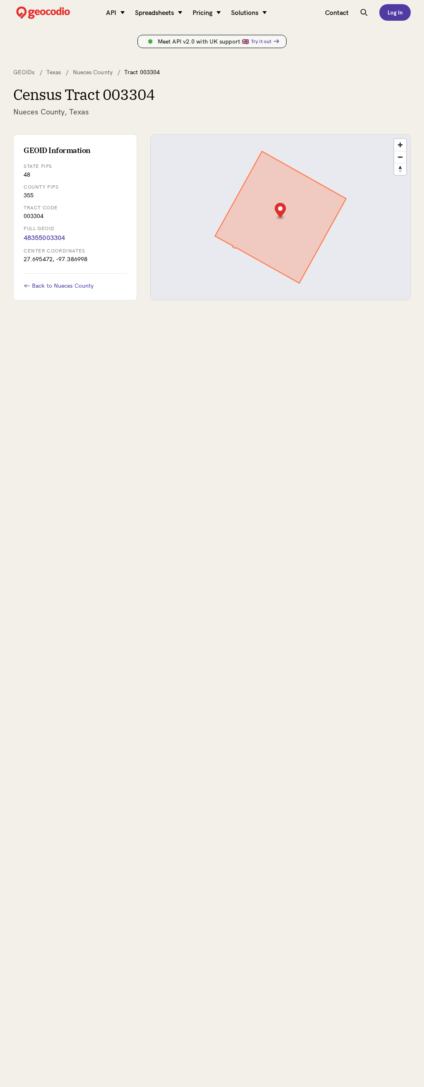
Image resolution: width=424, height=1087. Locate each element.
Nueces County (93, 72)
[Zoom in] (400, 145)
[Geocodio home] (55, 12)
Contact (337, 12)
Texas (53, 72)
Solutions (244, 12)
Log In (395, 12)
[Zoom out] (400, 157)
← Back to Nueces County (59, 285)
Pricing (202, 12)
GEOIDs (24, 72)
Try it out (261, 41)
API (111, 12)
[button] (280, 211)
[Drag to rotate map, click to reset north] (400, 169)
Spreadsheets (154, 12)
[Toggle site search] (364, 12)
